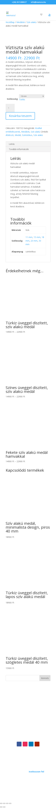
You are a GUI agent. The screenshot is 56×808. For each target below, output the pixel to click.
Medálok (20, 22)
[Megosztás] (7, 803)
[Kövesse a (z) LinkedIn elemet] (31, 744)
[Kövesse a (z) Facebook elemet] (19, 744)
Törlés (22, 99)
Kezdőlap (10, 22)
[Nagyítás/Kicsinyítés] (1, 803)
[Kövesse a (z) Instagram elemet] (25, 744)
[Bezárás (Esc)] (10, 803)
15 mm (37, 237)
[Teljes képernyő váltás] (4, 803)
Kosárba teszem (20, 116)
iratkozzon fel (36, 771)
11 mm (29, 237)
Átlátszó (10, 135)
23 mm (34, 240)
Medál (18, 135)
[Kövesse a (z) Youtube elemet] (37, 744)
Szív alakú (31, 22)
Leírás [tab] (12, 144)
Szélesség (12, 98)
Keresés (45, 678)
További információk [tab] (19, 149)
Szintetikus (27, 135)
